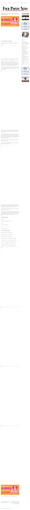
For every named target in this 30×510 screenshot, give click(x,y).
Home (1, 2)
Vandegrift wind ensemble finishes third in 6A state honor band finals (25, 60)
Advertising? (9, 2)
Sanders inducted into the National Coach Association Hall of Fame (25, 54)
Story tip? (5, 2)
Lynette (15, 496)
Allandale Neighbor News (24, 2)
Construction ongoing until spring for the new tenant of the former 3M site (25, 57)
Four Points (8, 496)
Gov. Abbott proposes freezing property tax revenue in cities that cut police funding (14, 502)
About (6, 4)
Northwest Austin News (16, 2)
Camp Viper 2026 (24, 50)
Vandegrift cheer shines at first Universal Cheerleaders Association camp (25, 48)
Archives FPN (2, 4)
